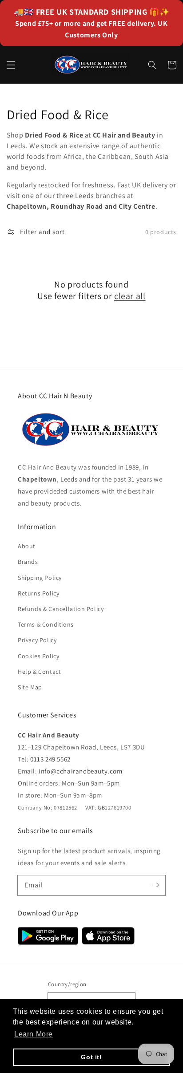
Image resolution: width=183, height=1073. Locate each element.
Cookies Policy (38, 656)
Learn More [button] (33, 1034)
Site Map (30, 687)
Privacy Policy (37, 640)
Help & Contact (39, 672)
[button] (11, 65)
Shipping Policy (40, 578)
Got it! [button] (91, 1057)
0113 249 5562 (50, 759)
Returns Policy (38, 593)
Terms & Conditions (46, 624)
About (27, 546)
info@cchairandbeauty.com (80, 771)
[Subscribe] (155, 885)
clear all (129, 296)
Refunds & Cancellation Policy (60, 609)
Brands (28, 562)
